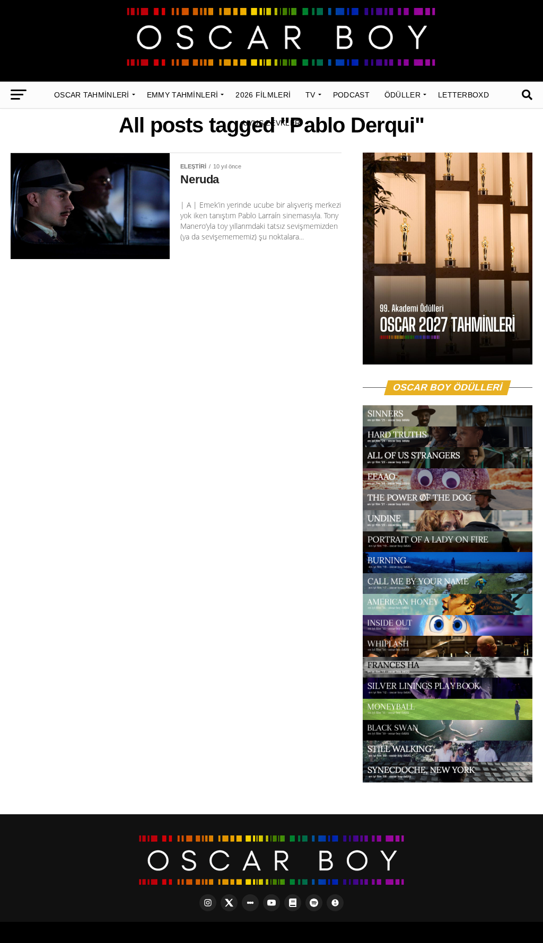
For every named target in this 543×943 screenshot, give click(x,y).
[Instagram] (207, 902)
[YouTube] (271, 902)
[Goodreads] (292, 902)
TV (310, 95)
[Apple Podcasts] (335, 902)
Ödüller (402, 95)
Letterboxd (463, 95)
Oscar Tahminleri (91, 95)
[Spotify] (313, 902)
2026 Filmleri (263, 95)
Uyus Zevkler (272, 123)
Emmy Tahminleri (182, 95)
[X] (229, 902)
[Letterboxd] (250, 902)
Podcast (351, 95)
